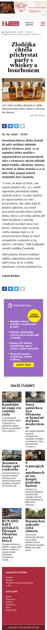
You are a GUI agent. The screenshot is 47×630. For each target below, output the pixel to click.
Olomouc (30, 32)
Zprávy (21, 32)
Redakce (9, 577)
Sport (8, 607)
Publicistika (11, 610)
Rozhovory (10, 599)
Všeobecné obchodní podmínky (19, 583)
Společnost (10, 604)
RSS (9, 585)
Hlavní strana (10, 32)
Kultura (9, 602)
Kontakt (9, 580)
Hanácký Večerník (10, 24)
